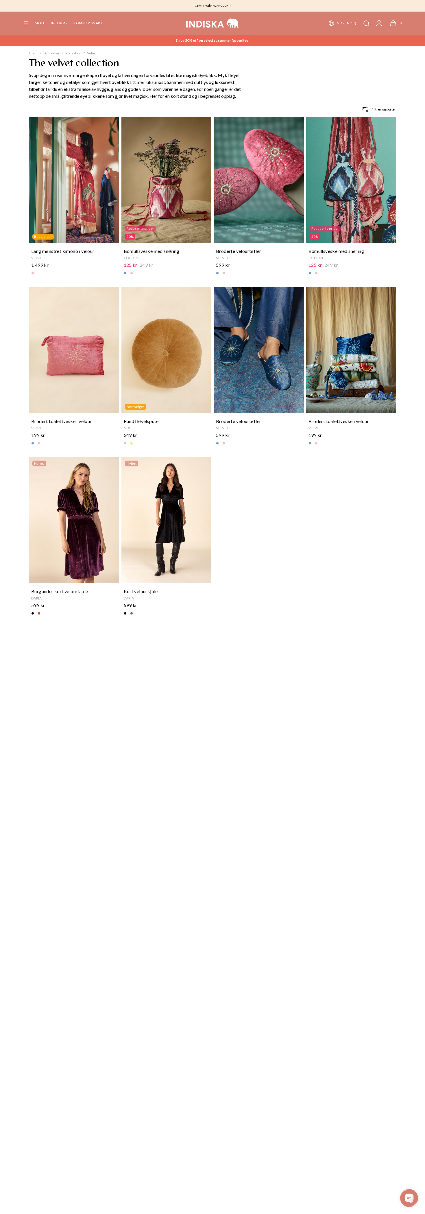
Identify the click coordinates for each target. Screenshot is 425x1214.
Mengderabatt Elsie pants (212, 40)
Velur (91, 53)
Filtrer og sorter (384, 109)
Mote (40, 23)
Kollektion (73, 53)
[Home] (212, 23)
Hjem (33, 53)
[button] (26, 23)
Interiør (59, 23)
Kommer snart (87, 23)
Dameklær (51, 53)
